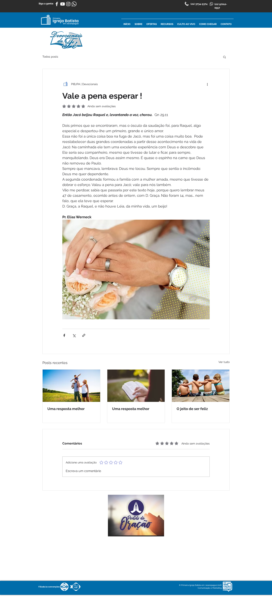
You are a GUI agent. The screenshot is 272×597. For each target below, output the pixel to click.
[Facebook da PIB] (57, 4)
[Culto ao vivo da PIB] (62, 4)
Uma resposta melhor (66, 409)
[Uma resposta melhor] (71, 386)
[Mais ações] (207, 84)
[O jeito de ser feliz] (200, 386)
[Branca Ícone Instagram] (68, 4)
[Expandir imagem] (136, 269)
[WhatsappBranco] (74, 4)
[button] (224, 56)
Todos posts (50, 56)
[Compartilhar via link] (84, 335)
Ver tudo (224, 362)
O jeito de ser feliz (192, 409)
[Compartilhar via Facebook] (64, 335)
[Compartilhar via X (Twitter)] (74, 335)
